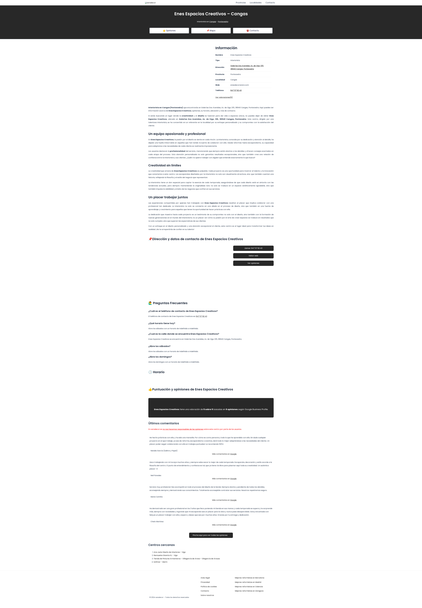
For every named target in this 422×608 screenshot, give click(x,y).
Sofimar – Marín (160, 562)
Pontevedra (223, 21)
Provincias (241, 2)
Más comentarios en (224, 454)
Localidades (256, 2)
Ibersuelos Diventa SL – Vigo (166, 555)
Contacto (270, 2)
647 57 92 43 (201, 316)
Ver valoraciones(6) (224, 97)
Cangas (212, 21)
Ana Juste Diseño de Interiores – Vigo (170, 552)
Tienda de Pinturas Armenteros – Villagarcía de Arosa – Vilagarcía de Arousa (187, 558)
